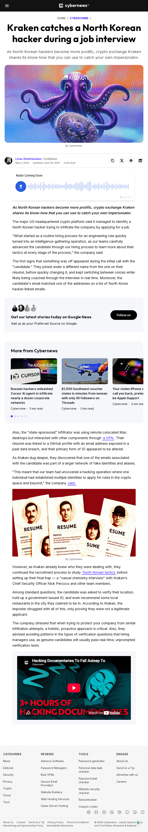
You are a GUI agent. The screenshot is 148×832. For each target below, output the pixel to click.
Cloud (7, 795)
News (6, 761)
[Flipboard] (135, 812)
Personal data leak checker (90, 769)
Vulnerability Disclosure (59, 825)
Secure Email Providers (49, 783)
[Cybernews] (74, 5)
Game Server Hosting (54, 805)
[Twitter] (88, 812)
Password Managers (54, 768)
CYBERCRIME (79, 18)
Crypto (7, 788)
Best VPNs (47, 774)
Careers (121, 781)
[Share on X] (122, 161)
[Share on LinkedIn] (140, 161)
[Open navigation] (7, 6)
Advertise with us (127, 774)
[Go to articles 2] (15, 416)
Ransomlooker (88, 799)
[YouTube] (127, 812)
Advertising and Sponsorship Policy (23, 825)
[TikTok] (111, 812)
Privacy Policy (55, 822)
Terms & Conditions (77, 822)
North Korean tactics (98, 572)
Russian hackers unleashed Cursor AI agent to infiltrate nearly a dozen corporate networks (32, 396)
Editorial (8, 768)
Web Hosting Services (55, 799)
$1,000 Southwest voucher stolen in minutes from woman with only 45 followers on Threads (84, 396)
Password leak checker (88, 780)
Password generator (92, 761)
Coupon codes (88, 806)
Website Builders (51, 792)
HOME (61, 18)
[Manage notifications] (138, 823)
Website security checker (89, 791)
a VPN (108, 438)
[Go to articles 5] (26, 416)
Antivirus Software (52, 761)
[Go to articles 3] (19, 416)
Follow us (124, 315)
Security (8, 774)
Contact (21, 822)
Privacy (8, 781)
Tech (6, 802)
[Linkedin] (119, 812)
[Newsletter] (142, 812)
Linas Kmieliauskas (28, 158)
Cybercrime (18, 408)
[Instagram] (104, 812)
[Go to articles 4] (22, 416)
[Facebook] (96, 812)
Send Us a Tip (125, 768)
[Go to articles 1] (12, 416)
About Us (122, 761)
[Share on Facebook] (131, 161)
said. (72, 483)
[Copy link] (112, 161)
